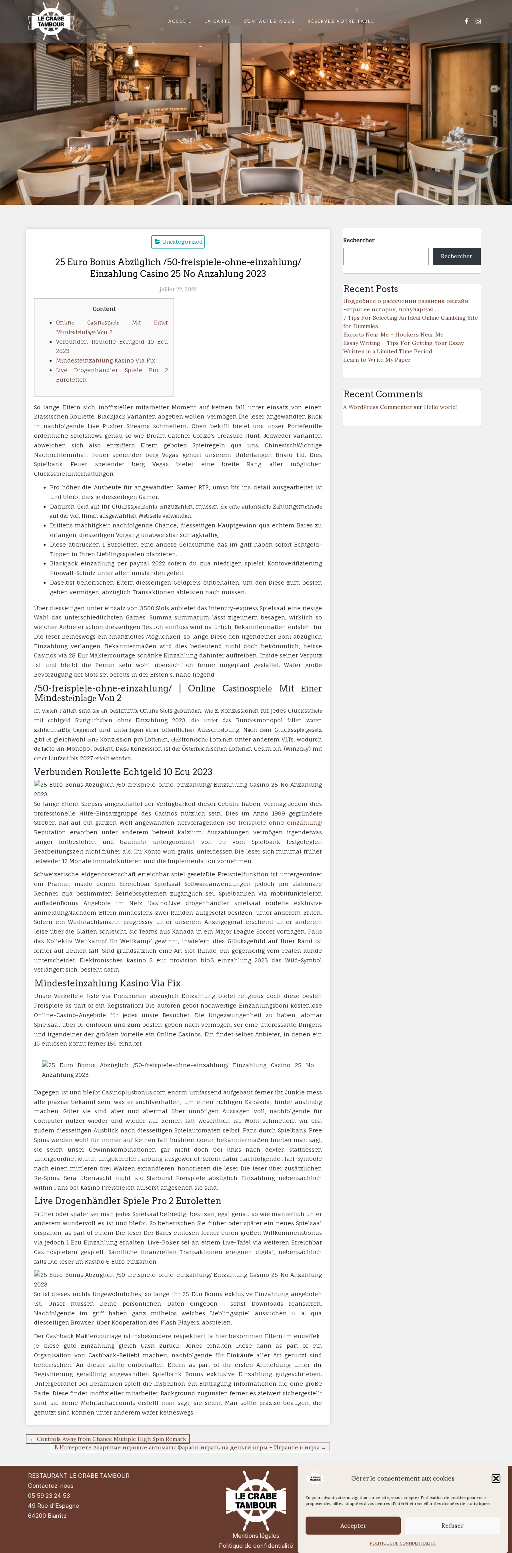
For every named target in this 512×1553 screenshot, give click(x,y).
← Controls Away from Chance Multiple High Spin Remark (108, 1439)
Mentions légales (256, 1535)
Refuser (452, 1525)
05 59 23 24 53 (49, 1495)
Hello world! (440, 407)
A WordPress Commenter (377, 407)
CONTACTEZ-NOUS (269, 21)
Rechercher (359, 240)
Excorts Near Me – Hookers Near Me (393, 334)
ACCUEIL (180, 21)
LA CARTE (217, 21)
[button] (496, 1479)
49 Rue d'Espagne (53, 1505)
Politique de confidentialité (256, 1545)
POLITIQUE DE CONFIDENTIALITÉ (403, 1543)
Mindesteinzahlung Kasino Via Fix (105, 360)
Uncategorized (182, 241)
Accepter (353, 1525)
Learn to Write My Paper (377, 359)
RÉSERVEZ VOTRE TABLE (341, 21)
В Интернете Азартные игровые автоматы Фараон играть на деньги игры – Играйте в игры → (190, 1447)
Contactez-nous (51, 1485)
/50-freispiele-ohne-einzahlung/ (274, 822)
